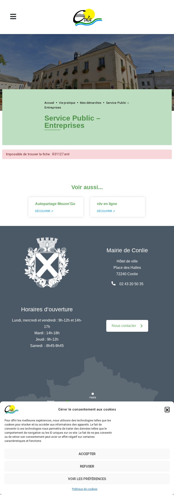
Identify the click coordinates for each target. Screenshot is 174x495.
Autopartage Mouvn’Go (55, 204)
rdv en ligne (107, 204)
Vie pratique (67, 102)
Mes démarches (90, 102)
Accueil (49, 102)
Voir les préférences (87, 479)
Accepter (87, 454)
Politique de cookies (84, 489)
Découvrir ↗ (44, 211)
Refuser (87, 466)
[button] (167, 409)
